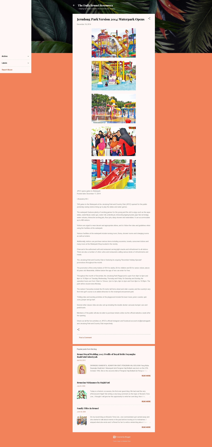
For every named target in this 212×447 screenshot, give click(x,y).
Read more (146, 376)
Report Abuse (7, 70)
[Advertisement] (164, 47)
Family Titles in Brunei (88, 408)
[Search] (169, 6)
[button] (149, 19)
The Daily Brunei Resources (95, 5)
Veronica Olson (127, 441)
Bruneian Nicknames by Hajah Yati (93, 382)
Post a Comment (85, 338)
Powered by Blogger (123, 437)
